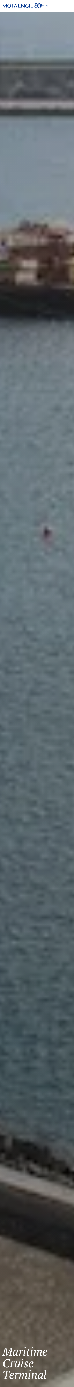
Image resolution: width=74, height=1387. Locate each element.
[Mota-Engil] (25, 6)
